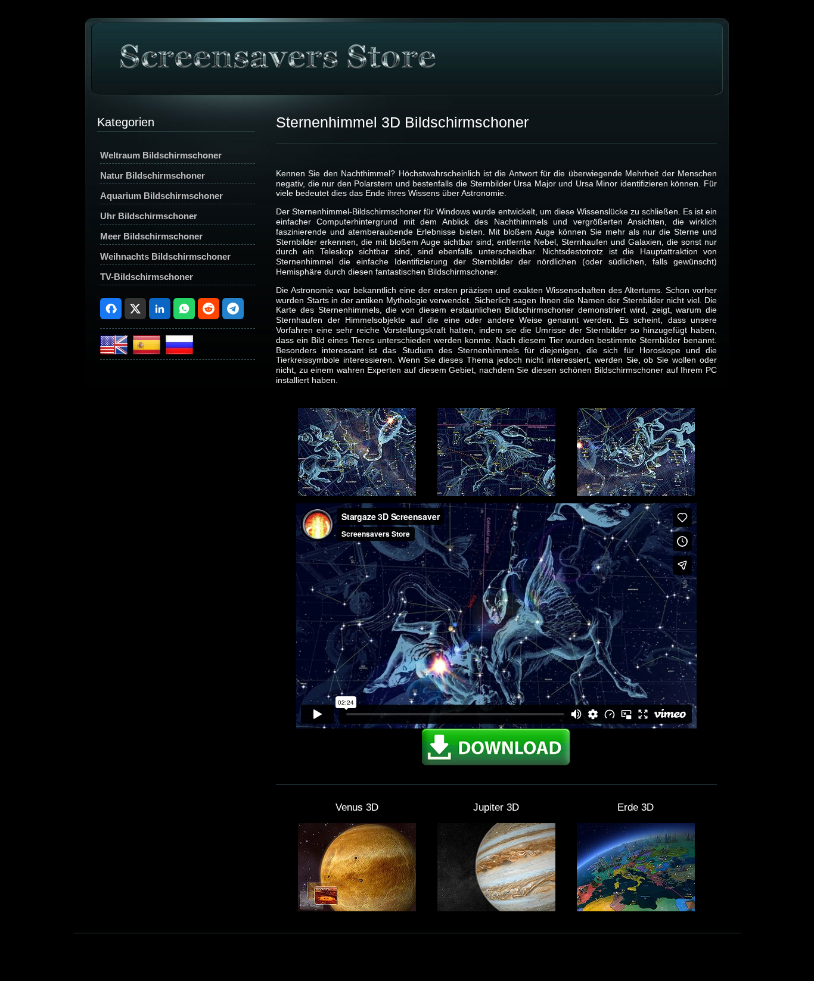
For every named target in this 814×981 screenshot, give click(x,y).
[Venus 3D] (357, 908)
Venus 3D (356, 807)
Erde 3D (635, 807)
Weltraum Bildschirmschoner (161, 155)
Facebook (111, 308)
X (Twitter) (135, 308)
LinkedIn (159, 308)
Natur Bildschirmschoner (152, 175)
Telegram (233, 308)
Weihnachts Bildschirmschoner (165, 256)
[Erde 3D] (636, 908)
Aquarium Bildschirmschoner (161, 196)
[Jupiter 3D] (496, 908)
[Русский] (179, 351)
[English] (115, 351)
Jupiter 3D (496, 807)
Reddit (208, 308)
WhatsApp (184, 308)
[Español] (148, 351)
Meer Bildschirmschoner (151, 236)
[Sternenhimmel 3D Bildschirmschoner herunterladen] (496, 763)
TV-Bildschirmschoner (146, 277)
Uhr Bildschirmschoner (148, 216)
